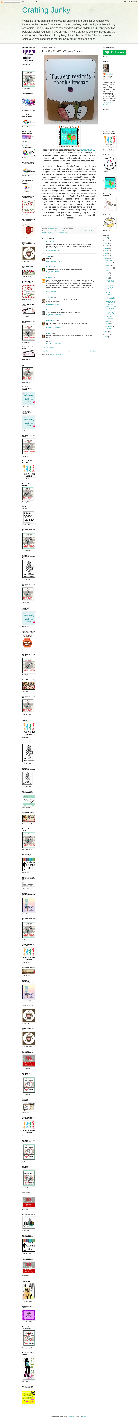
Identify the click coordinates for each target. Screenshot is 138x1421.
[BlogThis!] (66, 228)
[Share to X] (68, 228)
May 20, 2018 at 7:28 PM (53, 327)
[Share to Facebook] (70, 228)
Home (69, 351)
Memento (72, 230)
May (107, 278)
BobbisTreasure (51, 321)
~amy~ (48, 256)
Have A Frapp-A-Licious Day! (111, 297)
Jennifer (48, 333)
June (108, 275)
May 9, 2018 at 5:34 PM (53, 272)
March (108, 323)
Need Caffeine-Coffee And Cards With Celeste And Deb (110, 287)
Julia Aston (49, 297)
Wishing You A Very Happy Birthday (110, 302)
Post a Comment (49, 347)
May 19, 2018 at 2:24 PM (53, 315)
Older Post (93, 351)
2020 (106, 253)
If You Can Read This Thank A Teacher (111, 308)
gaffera (72, 1417)
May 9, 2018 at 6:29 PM (53, 291)
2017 (106, 332)
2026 (106, 238)
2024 (106, 243)
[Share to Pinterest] (72, 228)
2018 (106, 258)
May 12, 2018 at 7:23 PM (53, 304)
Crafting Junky (46, 10)
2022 (106, 248)
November (109, 263)
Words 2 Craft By (87, 150)
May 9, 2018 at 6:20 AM (53, 250)
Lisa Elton (49, 267)
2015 (106, 337)
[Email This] (64, 228)
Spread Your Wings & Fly (110, 313)
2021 (106, 250)
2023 (106, 245)
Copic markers (50, 230)
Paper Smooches (80, 230)
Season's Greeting (109, 317)
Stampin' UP (88, 230)
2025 (106, 240)
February (109, 326)
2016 (106, 334)
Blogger (84, 1417)
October (108, 265)
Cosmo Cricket (59, 230)
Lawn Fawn (66, 230)
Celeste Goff (109, 74)
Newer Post (45, 351)
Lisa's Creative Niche (53, 310)
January (108, 328)
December (109, 260)
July (107, 273)
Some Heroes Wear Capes (110, 280)
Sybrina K (49, 278)
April (107, 321)
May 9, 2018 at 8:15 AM (53, 261)
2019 (106, 255)
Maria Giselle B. (51, 242)
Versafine (44, 232)
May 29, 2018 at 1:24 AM (53, 343)
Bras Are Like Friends (110, 293)
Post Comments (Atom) (56, 354)
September (109, 268)
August (108, 270)
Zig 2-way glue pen (62, 232)
